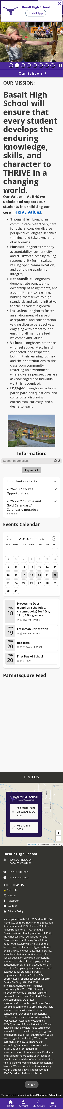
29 (55, 583)
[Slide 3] (23, 65)
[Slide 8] (52, 65)
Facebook (13, 900)
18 (23, 575)
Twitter (12, 895)
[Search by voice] (59, 460)
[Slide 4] (29, 65)
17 (16, 575)
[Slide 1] (11, 65)
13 (39, 567)
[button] (58, 833)
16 (8, 575)
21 (47, 575)
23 (8, 583)
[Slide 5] (35, 65)
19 (31, 575)
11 (23, 567)
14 (47, 567)
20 (39, 575)
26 (31, 583)
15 (55, 567)
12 (31, 567)
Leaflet (33, 844)
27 (39, 583)
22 (55, 575)
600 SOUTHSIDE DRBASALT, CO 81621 (20, 861)
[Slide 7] (46, 65)
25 (23, 583)
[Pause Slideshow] (60, 64)
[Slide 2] (17, 65)
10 (16, 567)
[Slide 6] (40, 65)
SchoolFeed (55, 1095)
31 (16, 591)
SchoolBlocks (36, 1095)
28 (47, 583)
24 (16, 583)
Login (31, 1084)
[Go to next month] (54, 538)
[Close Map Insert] (54, 795)
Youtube (12, 906)
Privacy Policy (15, 911)
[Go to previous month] (9, 538)
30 (8, 591)
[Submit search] (55, 460)
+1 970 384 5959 (19, 872)
